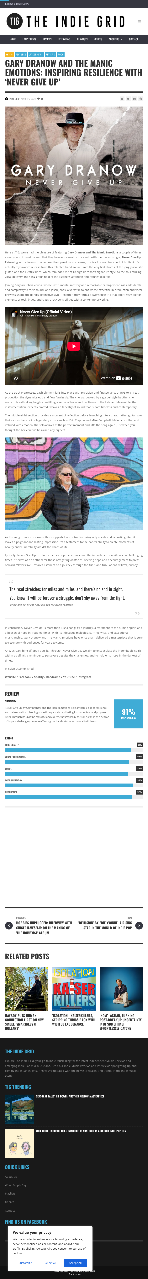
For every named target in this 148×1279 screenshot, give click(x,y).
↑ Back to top (74, 1274)
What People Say (15, 1185)
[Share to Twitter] (128, 98)
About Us (114, 39)
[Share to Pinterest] (140, 98)
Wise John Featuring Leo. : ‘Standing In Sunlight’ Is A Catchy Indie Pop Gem (81, 1131)
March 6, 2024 (28, 99)
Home (13, 39)
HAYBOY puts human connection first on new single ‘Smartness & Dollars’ (24, 1022)
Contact (133, 39)
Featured (21, 54)
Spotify (39, 677)
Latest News (29, 39)
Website (10, 677)
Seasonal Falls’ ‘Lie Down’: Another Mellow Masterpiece (70, 1096)
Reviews (47, 39)
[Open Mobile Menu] (139, 21)
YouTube (69, 677)
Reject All (50, 1263)
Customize (25, 1263)
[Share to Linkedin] (134, 98)
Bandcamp (53, 677)
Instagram (84, 677)
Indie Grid (14, 99)
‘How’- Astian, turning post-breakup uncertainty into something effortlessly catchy (121, 1022)
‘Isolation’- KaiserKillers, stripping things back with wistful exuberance (73, 1020)
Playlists (82, 39)
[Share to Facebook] (122, 98)
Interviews (64, 39)
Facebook (24, 677)
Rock (60, 54)
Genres (98, 39)
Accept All (75, 1263)
